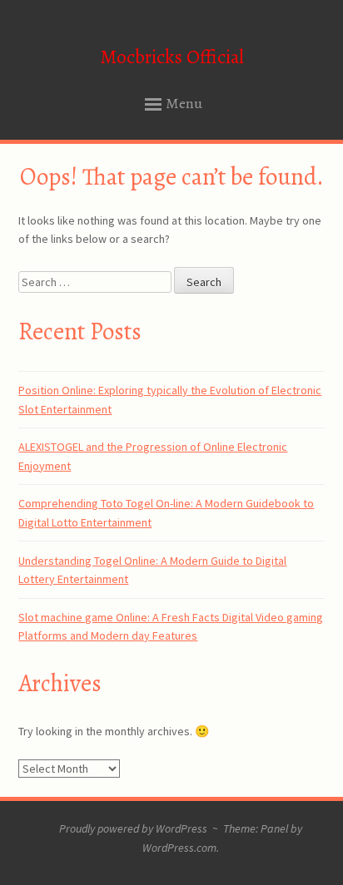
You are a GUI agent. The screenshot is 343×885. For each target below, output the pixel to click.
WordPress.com (179, 847)
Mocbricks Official (172, 57)
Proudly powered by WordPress (133, 828)
